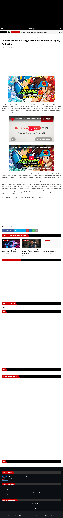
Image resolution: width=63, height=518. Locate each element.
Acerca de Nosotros (6, 504)
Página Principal (5, 37)
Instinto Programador (7, 494)
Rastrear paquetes (36, 496)
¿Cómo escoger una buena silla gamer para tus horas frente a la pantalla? (29, 476)
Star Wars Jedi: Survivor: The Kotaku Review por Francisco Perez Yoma (30, 251)
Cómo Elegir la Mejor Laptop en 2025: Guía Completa (34, 32)
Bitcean (34, 487)
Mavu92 (4, 47)
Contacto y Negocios (37, 504)
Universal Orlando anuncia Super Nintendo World (50, 250)
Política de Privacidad (37, 506)
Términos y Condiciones (8, 506)
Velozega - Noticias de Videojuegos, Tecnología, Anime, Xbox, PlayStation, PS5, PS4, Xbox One (31, 515)
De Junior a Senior (6, 490)
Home (43, 513)
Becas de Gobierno (6, 487)
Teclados (4, 307)
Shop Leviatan (5, 496)
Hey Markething (36, 492)
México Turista (35, 490)
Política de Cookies (6, 508)
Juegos (6, 226)
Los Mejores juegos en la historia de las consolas (9, 250)
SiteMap (34, 508)
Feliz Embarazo (5, 492)
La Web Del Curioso (37, 494)
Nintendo (12, 37)
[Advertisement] (31, 13)
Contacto (59, 513)
